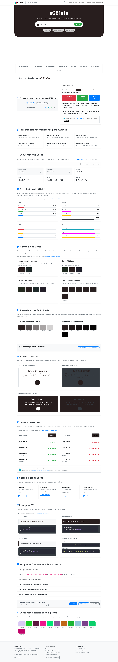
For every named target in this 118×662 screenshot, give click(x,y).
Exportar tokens (70, 30)
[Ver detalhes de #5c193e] (36, 623)
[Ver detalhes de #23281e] (21, 289)
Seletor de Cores (50, 649)
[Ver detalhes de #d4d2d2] (50, 327)
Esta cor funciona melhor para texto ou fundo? (33, 594)
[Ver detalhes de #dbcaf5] (21, 623)
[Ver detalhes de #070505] (93, 327)
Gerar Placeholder (43, 102)
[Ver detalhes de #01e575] (50, 623)
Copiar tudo (80, 159)
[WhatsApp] (51, 108)
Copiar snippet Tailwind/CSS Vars (90, 164)
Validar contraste (58, 30)
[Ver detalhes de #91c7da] (78, 623)
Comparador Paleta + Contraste (52, 256)
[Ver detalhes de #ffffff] (21, 334)
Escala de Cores (68, 199)
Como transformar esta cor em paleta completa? (34, 584)
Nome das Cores (80, 651)
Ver (79, 24)
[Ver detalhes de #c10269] (21, 631)
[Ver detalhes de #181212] (79, 327)
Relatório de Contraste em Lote (49, 430)
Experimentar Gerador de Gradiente (88, 347)
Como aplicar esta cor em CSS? (28, 570)
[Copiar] (40, 172)
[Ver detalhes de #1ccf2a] (29, 623)
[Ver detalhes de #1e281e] (65, 269)
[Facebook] (45, 108)
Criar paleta (66, 495)
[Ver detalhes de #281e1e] (21, 269)
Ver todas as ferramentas (52, 657)
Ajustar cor (31, 102)
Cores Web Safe (80, 649)
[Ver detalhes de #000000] (65, 334)
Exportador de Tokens (42, 513)
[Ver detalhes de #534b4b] (29, 327)
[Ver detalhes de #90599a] (57, 623)
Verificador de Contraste (52, 653)
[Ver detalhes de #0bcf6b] (92, 623)
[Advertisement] (59, 52)
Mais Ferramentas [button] (97, 2)
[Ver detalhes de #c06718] (64, 623)
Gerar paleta (47, 30)
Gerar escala (22, 495)
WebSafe (79, 118)
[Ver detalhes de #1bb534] (71, 623)
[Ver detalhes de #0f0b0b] (86, 327)
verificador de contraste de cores (40, 470)
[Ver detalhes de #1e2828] (29, 269)
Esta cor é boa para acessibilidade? (30, 579)
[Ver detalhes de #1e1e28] (79, 269)
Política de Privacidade (82, 653)
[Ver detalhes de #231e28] (43, 289)
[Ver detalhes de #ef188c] (43, 623)
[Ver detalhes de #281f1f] (86, 289)
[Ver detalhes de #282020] (72, 289)
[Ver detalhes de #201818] (72, 327)
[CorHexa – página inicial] (19, 3)
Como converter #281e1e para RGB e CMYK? (33, 589)
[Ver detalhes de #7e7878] (36, 327)
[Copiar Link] (54, 108)
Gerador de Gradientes (52, 651)
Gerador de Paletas (57, 199)
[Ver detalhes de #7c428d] (85, 623)
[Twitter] (48, 108)
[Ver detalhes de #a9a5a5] (43, 327)
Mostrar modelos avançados (93, 159)
